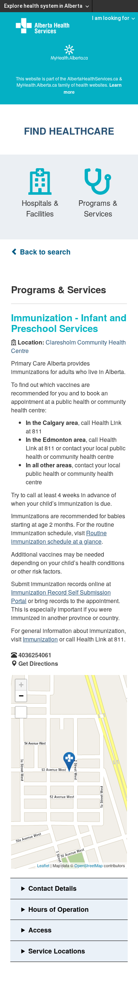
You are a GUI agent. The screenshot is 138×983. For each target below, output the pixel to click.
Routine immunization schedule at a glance (59, 537)
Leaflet (43, 865)
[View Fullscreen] (20, 712)
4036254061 (35, 655)
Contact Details (52, 888)
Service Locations (56, 951)
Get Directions (38, 663)
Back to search (44, 252)
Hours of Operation (58, 909)
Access (40, 930)
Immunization (40, 639)
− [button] (21, 695)
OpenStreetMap (88, 865)
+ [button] (21, 684)
